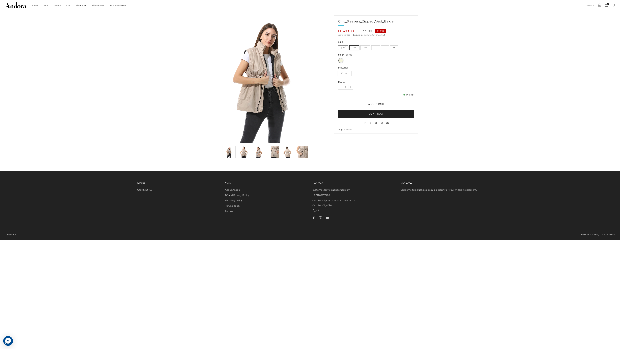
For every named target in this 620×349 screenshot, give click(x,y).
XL (375, 47)
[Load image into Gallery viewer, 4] (273, 152)
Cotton (344, 73)
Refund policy (232, 205)
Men (46, 5)
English (589, 5)
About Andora (233, 189)
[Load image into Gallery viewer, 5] (287, 152)
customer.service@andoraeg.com (331, 189)
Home (35, 5)
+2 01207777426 (321, 195)
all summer (81, 5)
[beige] (341, 60)
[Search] (613, 5)
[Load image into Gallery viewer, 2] (244, 152)
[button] (8, 341)
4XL (343, 47)
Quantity (343, 82)
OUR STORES (144, 189)
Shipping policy (234, 200)
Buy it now (376, 113)
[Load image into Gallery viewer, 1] (229, 152)
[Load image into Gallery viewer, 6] (302, 152)
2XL (365, 47)
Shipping (357, 35)
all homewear (98, 5)
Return (229, 211)
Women (57, 5)
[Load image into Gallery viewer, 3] (258, 152)
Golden (348, 129)
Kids (68, 5)
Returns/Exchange (118, 5)
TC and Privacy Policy (237, 195)
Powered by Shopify (590, 234)
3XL (354, 47)
